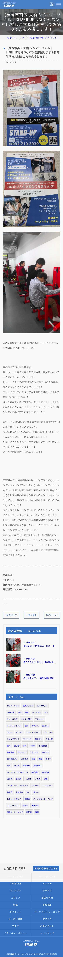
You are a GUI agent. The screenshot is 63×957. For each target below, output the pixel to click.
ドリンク (19, 732)
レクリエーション (33, 732)
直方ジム (45, 752)
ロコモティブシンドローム (17, 772)
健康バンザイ (28, 705)
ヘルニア (28, 779)
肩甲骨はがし (12, 759)
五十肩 (18, 779)
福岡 (26, 725)
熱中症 (9, 792)
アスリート (39, 719)
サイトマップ (47, 933)
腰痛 (40, 759)
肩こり (48, 759)
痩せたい (38, 739)
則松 (20, 712)
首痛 (9, 765)
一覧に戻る (31, 615)
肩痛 (37, 812)
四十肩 (9, 779)
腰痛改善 (35, 805)
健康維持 (10, 752)
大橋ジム (35, 725)
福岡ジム (45, 725)
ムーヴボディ (42, 705)
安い (28, 792)
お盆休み (19, 792)
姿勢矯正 (35, 772)
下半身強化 (43, 745)
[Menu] (58, 4)
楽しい (9, 732)
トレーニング (12, 719)
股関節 (27, 799)
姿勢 (24, 745)
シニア (37, 779)
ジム (46, 712)
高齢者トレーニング (15, 812)
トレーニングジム (14, 725)
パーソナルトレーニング (43, 799)
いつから (35, 785)
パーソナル (27, 739)
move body (11, 712)
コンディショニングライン (17, 785)
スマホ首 (49, 739)
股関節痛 (26, 765)
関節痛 (29, 812)
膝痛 (33, 759)
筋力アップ (22, 752)
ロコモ (16, 765)
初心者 (16, 745)
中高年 (32, 745)
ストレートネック (14, 799)
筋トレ (36, 792)
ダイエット (48, 732)
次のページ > (52, 615)
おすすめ (24, 759)
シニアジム (36, 712)
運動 (45, 779)
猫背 (9, 745)
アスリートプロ (13, 805)
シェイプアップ (13, 739)
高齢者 (25, 805)
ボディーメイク (13, 705)
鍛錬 (27, 712)
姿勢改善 (45, 772)
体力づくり (34, 752)
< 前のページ (11, 615)
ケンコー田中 (26, 719)
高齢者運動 (37, 765)
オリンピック (47, 785)
